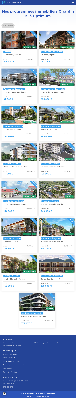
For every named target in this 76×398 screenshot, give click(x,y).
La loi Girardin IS (9, 358)
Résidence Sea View (50, 126)
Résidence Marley (12, 164)
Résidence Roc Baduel (52, 52)
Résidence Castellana (14, 89)
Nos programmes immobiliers (14, 365)
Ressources (7, 368)
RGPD (29, 396)
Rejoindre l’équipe (10, 372)
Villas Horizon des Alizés (52, 89)
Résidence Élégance (51, 238)
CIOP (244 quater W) (11, 361)
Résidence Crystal (49, 201)
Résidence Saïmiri (12, 238)
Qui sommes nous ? (10, 354)
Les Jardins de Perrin (14, 201)
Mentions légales (42, 396)
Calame (7, 52)
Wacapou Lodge (11, 276)
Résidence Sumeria (50, 164)
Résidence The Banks (32, 313)
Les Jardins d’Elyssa (13, 126)
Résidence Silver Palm (51, 276)
